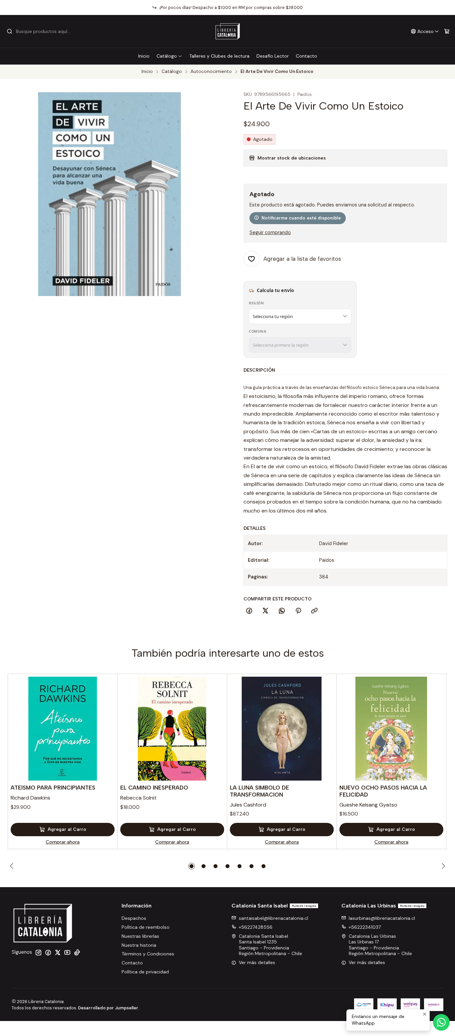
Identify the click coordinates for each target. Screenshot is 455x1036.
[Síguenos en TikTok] (77, 952)
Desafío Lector (272, 56)
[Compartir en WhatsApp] (281, 611)
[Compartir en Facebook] (249, 611)
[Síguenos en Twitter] (57, 952)
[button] (192, 866)
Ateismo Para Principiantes (53, 787)
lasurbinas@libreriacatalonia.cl (382, 918)
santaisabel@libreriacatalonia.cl (273, 918)
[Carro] (447, 31)
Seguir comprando (270, 232)
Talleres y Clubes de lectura (219, 56)
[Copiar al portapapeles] (314, 611)
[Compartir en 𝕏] (265, 611)
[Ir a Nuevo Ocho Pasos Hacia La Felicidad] (391, 729)
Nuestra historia (139, 945)
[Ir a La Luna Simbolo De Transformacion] (282, 729)
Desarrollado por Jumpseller (108, 1008)
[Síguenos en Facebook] (48, 952)
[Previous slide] (13, 866)
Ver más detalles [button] (257, 962)
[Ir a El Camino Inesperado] (172, 729)
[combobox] (40, 31)
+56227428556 (255, 927)
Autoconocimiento (211, 71)
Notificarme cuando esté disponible (301, 217)
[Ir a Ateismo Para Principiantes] (63, 729)
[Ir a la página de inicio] (227, 31)
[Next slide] (442, 866)
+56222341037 (365, 927)
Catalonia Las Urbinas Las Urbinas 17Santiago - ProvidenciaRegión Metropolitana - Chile (380, 945)
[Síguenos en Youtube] (67, 952)
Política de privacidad (145, 972)
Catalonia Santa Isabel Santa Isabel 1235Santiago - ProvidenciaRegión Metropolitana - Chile (270, 945)
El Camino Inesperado (154, 787)
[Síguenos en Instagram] (38, 952)
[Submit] (9, 31)
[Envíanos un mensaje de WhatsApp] (441, 1022)
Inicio (144, 56)
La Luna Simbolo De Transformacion (259, 791)
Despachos (134, 918)
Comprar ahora (63, 842)
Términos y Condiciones (148, 954)
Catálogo (167, 56)
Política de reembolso (146, 927)
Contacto (306, 56)
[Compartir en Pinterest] (298, 611)
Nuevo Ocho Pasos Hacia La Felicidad (383, 791)
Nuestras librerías (140, 936)
